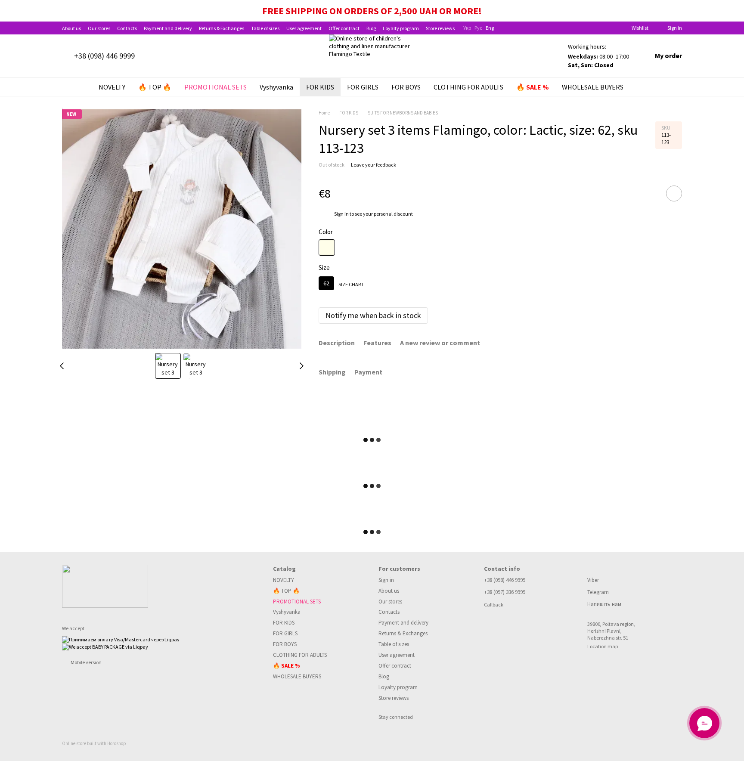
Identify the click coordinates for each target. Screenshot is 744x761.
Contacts (127, 28)
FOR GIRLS (362, 87)
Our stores (99, 28)
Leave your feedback (373, 164)
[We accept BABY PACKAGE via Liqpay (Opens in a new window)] (105, 646)
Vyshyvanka (276, 87)
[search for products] (645, 87)
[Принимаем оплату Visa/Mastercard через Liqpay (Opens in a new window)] (121, 639)
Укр (467, 28)
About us (71, 28)
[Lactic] (326, 247)
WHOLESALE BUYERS (592, 87)
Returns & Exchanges (221, 28)
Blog (371, 28)
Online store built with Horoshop (94, 743)
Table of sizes (265, 28)
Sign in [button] (341, 213)
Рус (478, 28)
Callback (493, 604)
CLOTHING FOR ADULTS (468, 87)
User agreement (304, 28)
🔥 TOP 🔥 (154, 87)
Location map (602, 646)
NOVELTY (112, 87)
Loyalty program (401, 28)
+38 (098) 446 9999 (104, 56)
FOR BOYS (406, 87)
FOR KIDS (320, 87)
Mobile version (86, 662)
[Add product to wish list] (674, 193)
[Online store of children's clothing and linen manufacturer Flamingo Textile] (105, 585)
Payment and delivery (168, 28)
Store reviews (440, 28)
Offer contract (344, 28)
